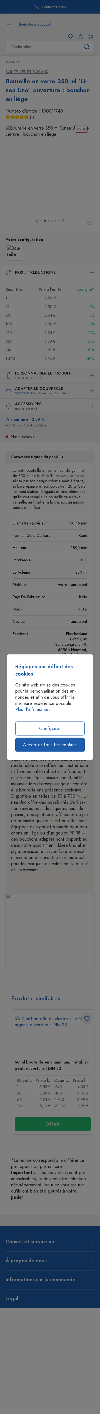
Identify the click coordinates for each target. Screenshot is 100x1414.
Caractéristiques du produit (37, 457)
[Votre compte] (79, 36)
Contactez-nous (37, 7)
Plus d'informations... (35, 709)
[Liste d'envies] (69, 36)
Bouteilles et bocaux (27, 72)
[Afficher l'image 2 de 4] (48, 221)
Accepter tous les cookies (50, 744)
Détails (53, 1124)
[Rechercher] (86, 46)
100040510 (22, 393)
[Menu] (9, 24)
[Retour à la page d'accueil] (34, 24)
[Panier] (89, 36)
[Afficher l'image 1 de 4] (45, 221)
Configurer (50, 728)
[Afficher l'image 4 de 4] (55, 221)
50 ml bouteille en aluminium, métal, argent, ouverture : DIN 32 (52, 1065)
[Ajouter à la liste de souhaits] (86, 1018)
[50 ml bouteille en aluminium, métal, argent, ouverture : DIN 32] (53, 1035)
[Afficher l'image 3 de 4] (51, 221)
